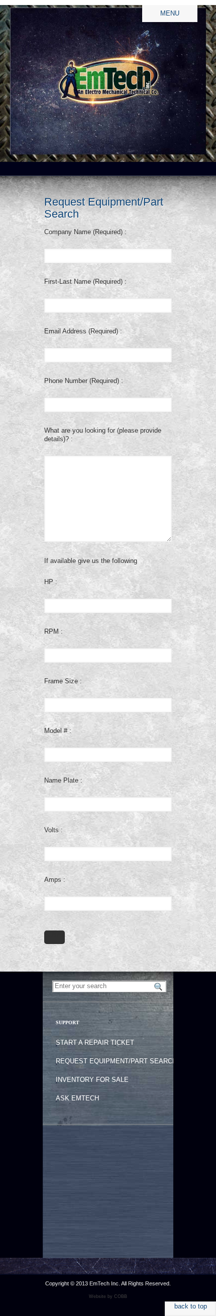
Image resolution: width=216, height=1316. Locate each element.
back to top (190, 1306)
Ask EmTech (77, 1098)
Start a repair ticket (95, 1042)
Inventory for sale (92, 1079)
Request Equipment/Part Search (116, 1061)
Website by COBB (108, 1296)
